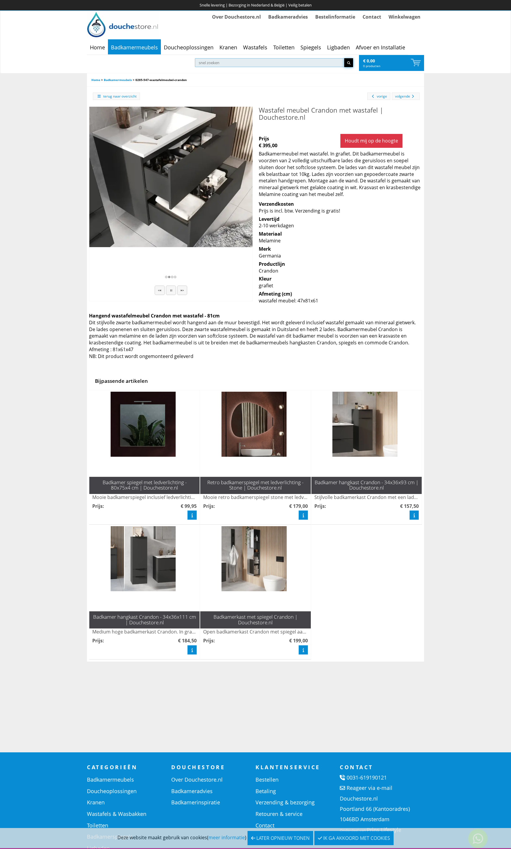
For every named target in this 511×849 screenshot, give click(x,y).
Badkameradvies (288, 17)
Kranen (228, 47)
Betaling (266, 791)
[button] (160, 290)
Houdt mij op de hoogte (371, 140)
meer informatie (226, 837)
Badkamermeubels (134, 47)
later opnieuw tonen (282, 838)
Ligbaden (338, 47)
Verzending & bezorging (285, 802)
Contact (372, 17)
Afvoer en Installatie (380, 47)
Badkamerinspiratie (195, 802)
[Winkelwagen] (416, 63)
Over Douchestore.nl (236, 17)
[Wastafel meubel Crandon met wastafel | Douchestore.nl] (171, 177)
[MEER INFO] (192, 515)
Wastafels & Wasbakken (116, 813)
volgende (402, 96)
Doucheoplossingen (189, 47)
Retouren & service (279, 813)
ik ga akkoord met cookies (356, 838)
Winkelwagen (405, 17)
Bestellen (267, 779)
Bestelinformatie (335, 17)
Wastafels (255, 47)
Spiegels (310, 47)
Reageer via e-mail (369, 787)
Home (97, 47)
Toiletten (284, 47)
